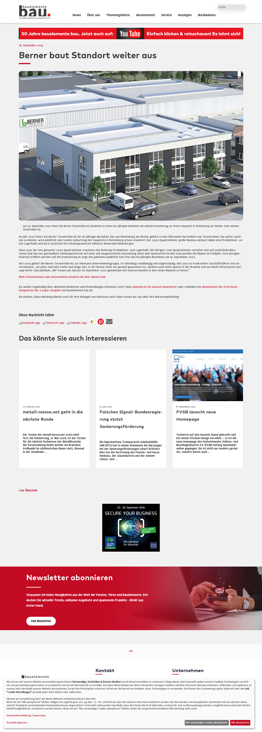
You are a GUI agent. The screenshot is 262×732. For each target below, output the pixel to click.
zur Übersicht (29, 490)
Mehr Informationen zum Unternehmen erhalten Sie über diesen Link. (62, 277)
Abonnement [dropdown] (145, 15)
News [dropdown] (77, 15)
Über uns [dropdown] (93, 15)
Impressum (39, 715)
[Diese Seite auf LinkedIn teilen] (77, 322)
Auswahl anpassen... (18, 722)
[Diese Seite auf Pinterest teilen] (101, 322)
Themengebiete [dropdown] (118, 15)
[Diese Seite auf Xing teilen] (93, 322)
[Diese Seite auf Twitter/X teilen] (54, 322)
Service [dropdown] (166, 15)
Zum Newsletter (41, 621)
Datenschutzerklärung (19, 715)
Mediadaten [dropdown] (207, 15)
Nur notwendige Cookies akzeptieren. (207, 722)
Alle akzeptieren (240, 722)
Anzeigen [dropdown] (185, 15)
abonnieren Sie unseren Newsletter (155, 286)
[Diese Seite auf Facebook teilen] (30, 322)
